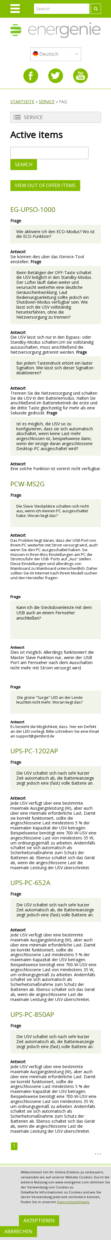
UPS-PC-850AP (32, 1014)
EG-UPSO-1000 (32, 209)
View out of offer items (45, 185)
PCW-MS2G (27, 483)
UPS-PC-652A (30, 882)
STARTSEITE (22, 101)
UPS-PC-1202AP (34, 750)
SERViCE (46, 101)
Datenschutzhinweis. (73, 1202)
